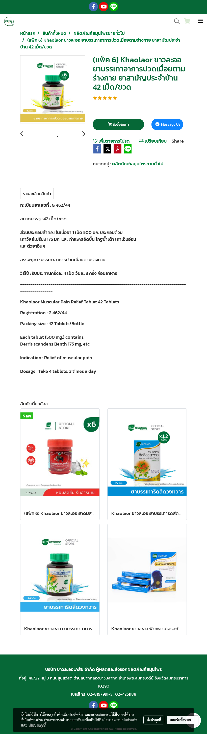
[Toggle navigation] (200, 21)
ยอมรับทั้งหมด (180, 720)
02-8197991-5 (99, 694)
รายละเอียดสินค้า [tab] (37, 194)
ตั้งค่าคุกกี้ (154, 720)
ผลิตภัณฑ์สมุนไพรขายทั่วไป (137, 163)
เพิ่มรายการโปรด (113, 141)
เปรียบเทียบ (155, 141)
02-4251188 (125, 694)
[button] (175, 21)
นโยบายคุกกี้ (37, 725)
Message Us (170, 124)
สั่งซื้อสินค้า (120, 124)
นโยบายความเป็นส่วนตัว (119, 720)
